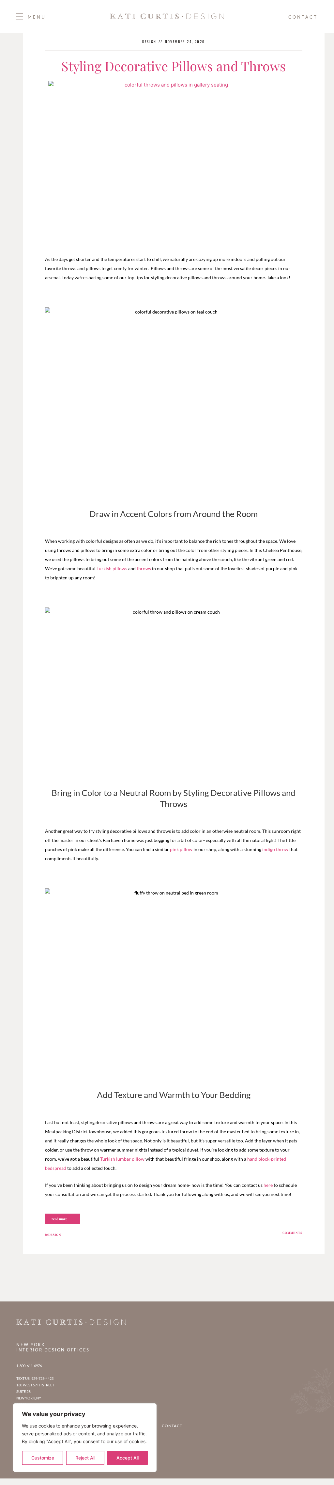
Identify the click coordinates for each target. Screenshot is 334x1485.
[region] (85, 1437)
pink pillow (181, 849)
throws (144, 568)
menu (37, 17)
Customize (42, 1458)
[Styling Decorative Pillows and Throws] (173, 164)
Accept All (127, 1458)
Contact (172, 1425)
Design (54, 1234)
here (268, 1185)
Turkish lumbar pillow (122, 1159)
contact (303, 17)
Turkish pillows (112, 568)
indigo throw (275, 849)
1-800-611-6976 (29, 1366)
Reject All (85, 1458)
